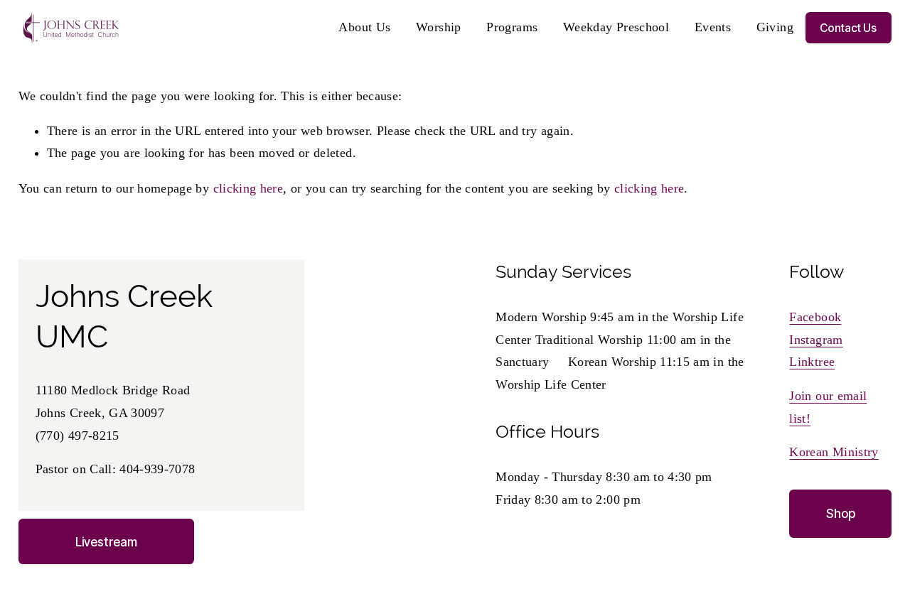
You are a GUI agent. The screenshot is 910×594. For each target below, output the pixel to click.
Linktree (812, 362)
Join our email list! (828, 407)
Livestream (106, 541)
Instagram (815, 340)
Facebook (815, 317)
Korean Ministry (833, 452)
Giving (774, 27)
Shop (840, 513)
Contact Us (848, 28)
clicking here (248, 188)
